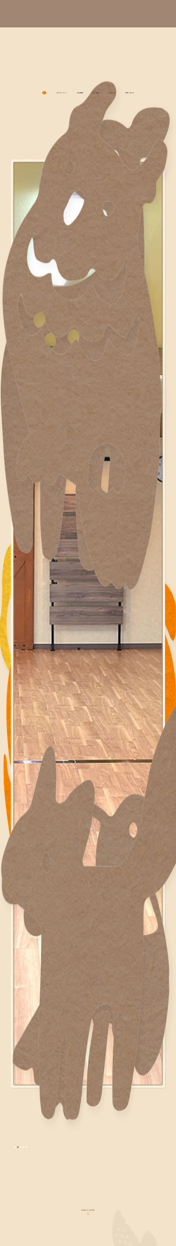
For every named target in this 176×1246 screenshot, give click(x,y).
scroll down (88, 1210)
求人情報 (96, 93)
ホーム (44, 93)
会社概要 (80, 93)
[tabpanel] (88, 623)
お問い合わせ (129, 93)
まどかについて (61, 93)
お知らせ (112, 93)
